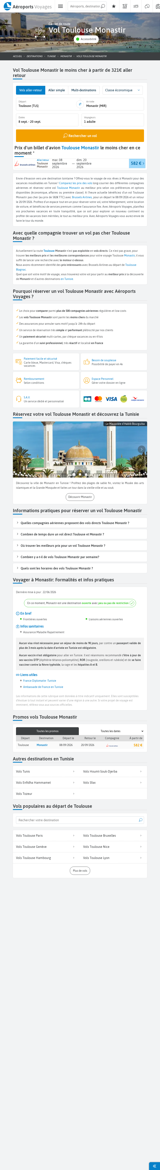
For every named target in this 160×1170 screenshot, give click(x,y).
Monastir (74, 187)
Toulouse (62, 187)
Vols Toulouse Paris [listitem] (29, 835)
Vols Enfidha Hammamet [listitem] (33, 782)
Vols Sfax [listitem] (89, 782)
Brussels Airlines (82, 197)
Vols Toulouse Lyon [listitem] (96, 858)
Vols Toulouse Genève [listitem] (31, 846)
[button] (86, 39)
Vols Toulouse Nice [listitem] (96, 846)
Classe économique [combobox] (118, 90)
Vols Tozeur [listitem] (24, 793)
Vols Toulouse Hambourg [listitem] (33, 858)
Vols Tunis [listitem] (23, 771)
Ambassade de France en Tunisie (43, 687)
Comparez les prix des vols (75, 183)
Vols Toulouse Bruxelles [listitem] (99, 835)
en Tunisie (67, 279)
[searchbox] (87, 6)
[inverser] (80, 104)
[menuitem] (27, 6)
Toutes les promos (47, 731)
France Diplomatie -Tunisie (39, 680)
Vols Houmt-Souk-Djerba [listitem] (100, 771)
